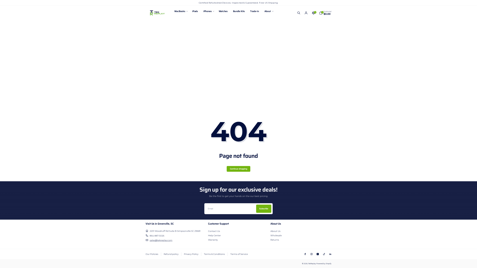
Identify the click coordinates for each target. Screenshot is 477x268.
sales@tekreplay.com (161, 240)
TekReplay (312, 264)
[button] (180, 11)
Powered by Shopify (323, 264)
